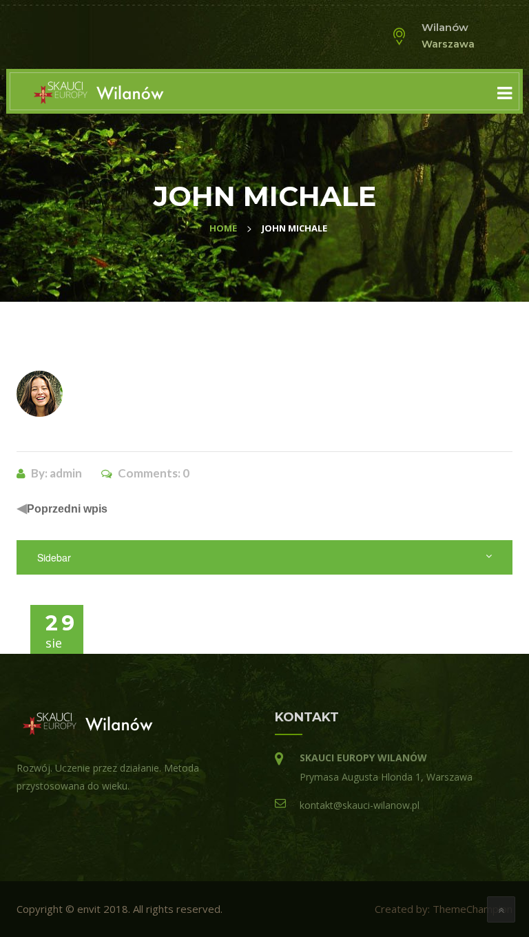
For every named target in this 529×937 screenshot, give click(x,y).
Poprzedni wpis (67, 509)
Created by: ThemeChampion (443, 909)
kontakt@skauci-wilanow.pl (359, 805)
